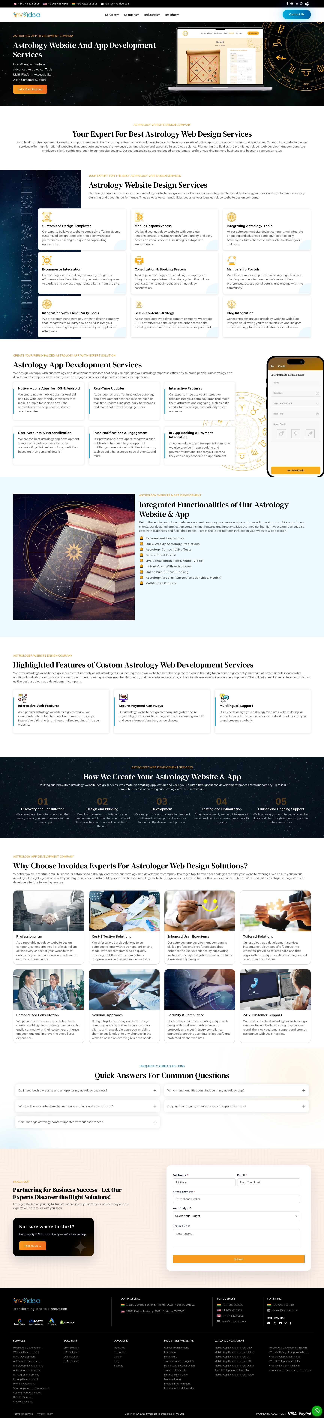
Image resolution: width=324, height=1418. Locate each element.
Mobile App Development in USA (233, 1347)
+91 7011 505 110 (283, 1304)
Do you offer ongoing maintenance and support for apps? (206, 1106)
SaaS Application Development (31, 1388)
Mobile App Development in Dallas (234, 1352)
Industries (151, 14)
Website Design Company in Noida (289, 1352)
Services (111, 14)
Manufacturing (172, 1379)
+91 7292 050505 (232, 1304)
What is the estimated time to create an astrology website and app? (65, 1106)
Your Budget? (182, 1208)
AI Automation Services (26, 1370)
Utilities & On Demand (176, 1347)
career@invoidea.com (285, 1310)
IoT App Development (25, 1379)
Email (242, 1175)
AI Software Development (28, 1365)
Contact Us (296, 14)
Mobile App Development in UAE (233, 1361)
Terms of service (23, 1413)
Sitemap (118, 1365)
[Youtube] (291, 3)
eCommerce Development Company (290, 1370)
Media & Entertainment (177, 1383)
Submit (239, 1259)
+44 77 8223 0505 (232, 1315)
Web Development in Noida (285, 1356)
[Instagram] (301, 3)
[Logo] (26, 14)
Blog (116, 1361)
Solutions (130, 14)
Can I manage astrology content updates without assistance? (60, 1122)
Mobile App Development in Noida (234, 1374)
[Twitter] (274, 1323)
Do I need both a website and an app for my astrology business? (62, 1090)
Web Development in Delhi (284, 1361)
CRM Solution (71, 1347)
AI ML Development (24, 1356)
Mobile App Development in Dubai (234, 1365)
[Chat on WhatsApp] (317, 1411)
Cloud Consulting (22, 1401)
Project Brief (181, 1226)
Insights (171, 14)
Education (170, 1352)
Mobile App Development (27, 1347)
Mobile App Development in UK (232, 1356)
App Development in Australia (232, 1370)
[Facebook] (287, 3)
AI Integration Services (26, 1374)
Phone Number (184, 1191)
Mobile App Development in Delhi (288, 1347)
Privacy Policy (44, 1413)
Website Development (26, 1352)
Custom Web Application (27, 1392)
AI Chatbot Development (27, 1361)
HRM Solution (71, 1361)
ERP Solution (71, 1352)
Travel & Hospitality (175, 1370)
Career (118, 1356)
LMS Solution (71, 1356)
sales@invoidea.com (117, 3)
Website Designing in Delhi (284, 1365)
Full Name (180, 1175)
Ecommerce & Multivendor (179, 1388)
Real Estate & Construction (179, 1365)
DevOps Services (23, 1397)
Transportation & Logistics (179, 1361)
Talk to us (32, 1246)
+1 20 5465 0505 (232, 1310)
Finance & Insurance (176, 1374)
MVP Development (24, 1383)
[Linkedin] (297, 3)
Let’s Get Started (30, 89)
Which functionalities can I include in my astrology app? (205, 1090)
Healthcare (170, 1356)
